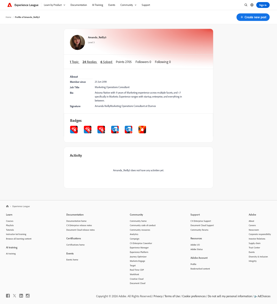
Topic (75, 62)
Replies (90, 62)
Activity (76, 155)
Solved (106, 62)
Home (8, 17)
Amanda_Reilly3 (97, 37)
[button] (253, 17)
